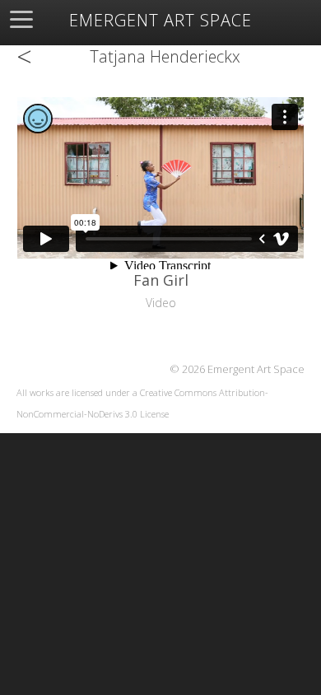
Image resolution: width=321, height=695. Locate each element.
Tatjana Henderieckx (165, 56)
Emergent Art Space (160, 20)
